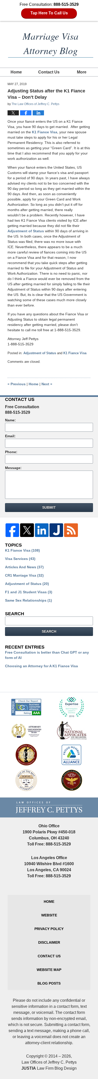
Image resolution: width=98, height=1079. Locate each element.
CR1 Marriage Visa (24, 575)
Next (46, 384)
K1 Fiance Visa (44, 132)
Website (49, 915)
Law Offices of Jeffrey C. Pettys (49, 1062)
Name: (10, 420)
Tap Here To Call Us (49, 13)
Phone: (11, 452)
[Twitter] (27, 531)
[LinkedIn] (41, 531)
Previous (17, 384)
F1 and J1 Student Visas (28, 592)
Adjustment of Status (26, 231)
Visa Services (20, 559)
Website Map (49, 970)
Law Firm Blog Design (49, 1068)
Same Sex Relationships (28, 600)
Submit (49, 507)
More (81, 72)
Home (16, 72)
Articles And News (24, 567)
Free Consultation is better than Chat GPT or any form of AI (47, 655)
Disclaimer (49, 942)
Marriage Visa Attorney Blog (50, 43)
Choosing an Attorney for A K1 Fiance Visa (41, 666)
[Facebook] (12, 531)
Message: (13, 468)
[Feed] (71, 531)
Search (49, 631)
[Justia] (56, 531)
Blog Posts (49, 983)
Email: (10, 436)
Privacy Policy (49, 929)
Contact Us (49, 72)
